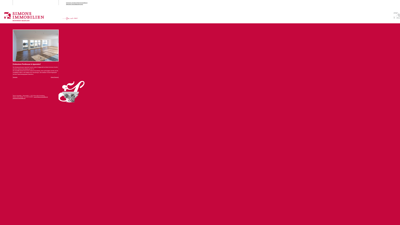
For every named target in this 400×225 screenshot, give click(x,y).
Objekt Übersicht (55, 77)
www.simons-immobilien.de (19, 98)
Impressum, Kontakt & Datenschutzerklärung (77, 2)
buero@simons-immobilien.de (41, 97)
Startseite (15, 77)
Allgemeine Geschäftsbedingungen (74, 4)
